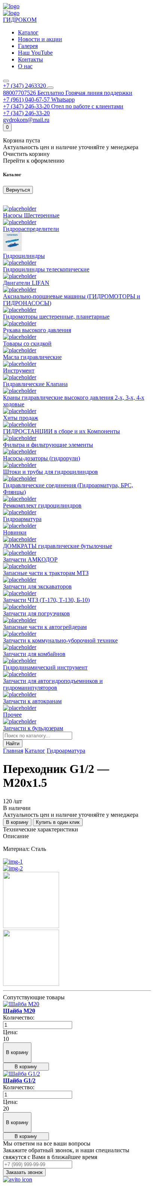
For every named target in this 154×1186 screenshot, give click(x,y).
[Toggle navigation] (6, 81)
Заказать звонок (24, 1172)
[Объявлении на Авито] (17, 1179)
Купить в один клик (58, 822)
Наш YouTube (35, 52)
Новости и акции (40, 39)
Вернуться (18, 190)
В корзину (17, 822)
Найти (12, 743)
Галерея (28, 46)
